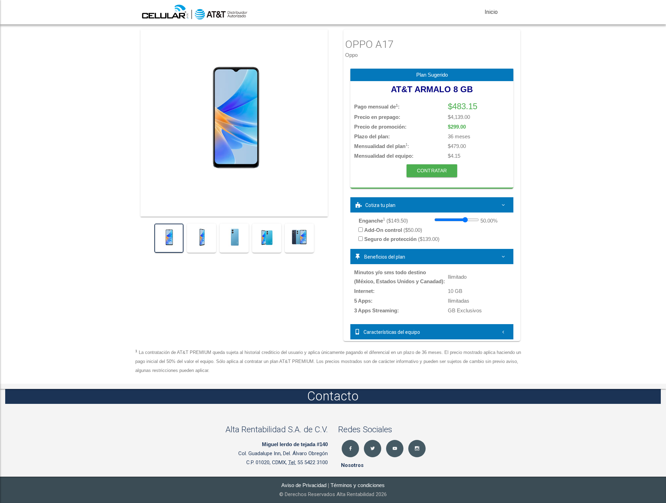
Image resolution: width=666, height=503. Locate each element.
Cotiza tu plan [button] (380, 205)
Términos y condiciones (358, 485)
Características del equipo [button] (391, 332)
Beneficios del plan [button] (384, 257)
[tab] (431, 205)
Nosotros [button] (352, 465)
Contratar (432, 170)
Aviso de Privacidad (303, 485)
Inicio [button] (491, 12)
